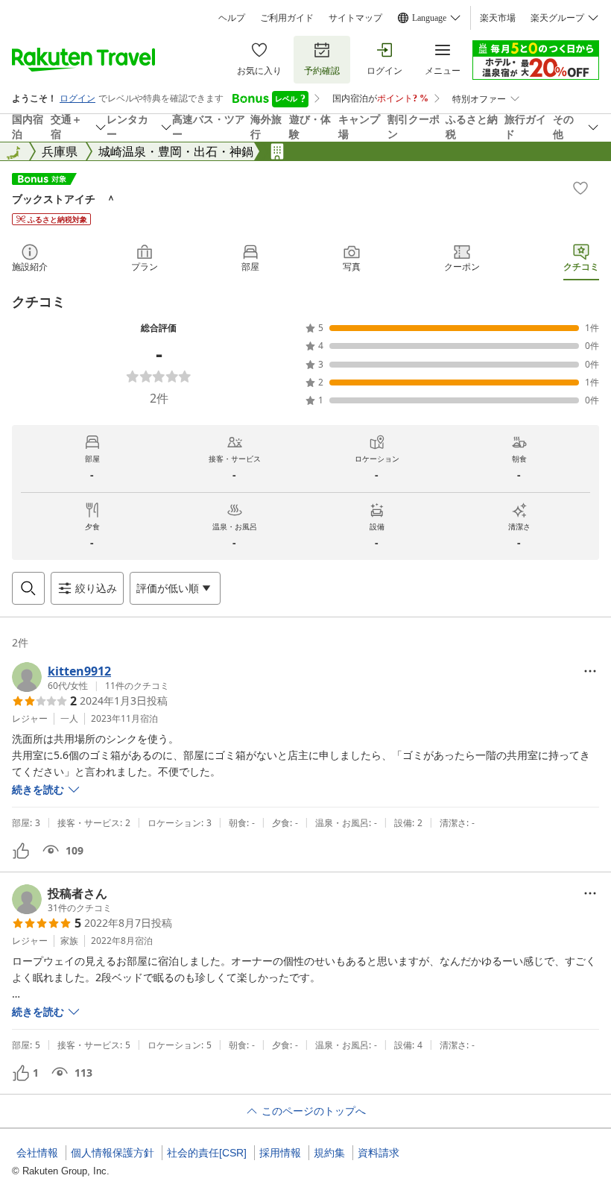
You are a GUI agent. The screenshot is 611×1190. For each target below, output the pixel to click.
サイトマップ (355, 18)
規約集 (329, 1153)
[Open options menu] (590, 671)
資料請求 (378, 1153)
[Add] (580, 188)
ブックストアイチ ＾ (64, 199)
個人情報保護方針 (112, 1153)
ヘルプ (231, 18)
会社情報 (37, 1153)
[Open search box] (28, 588)
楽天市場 (498, 18)
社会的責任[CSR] (207, 1153)
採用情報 (280, 1153)
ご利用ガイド (287, 18)
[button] (90, 677)
